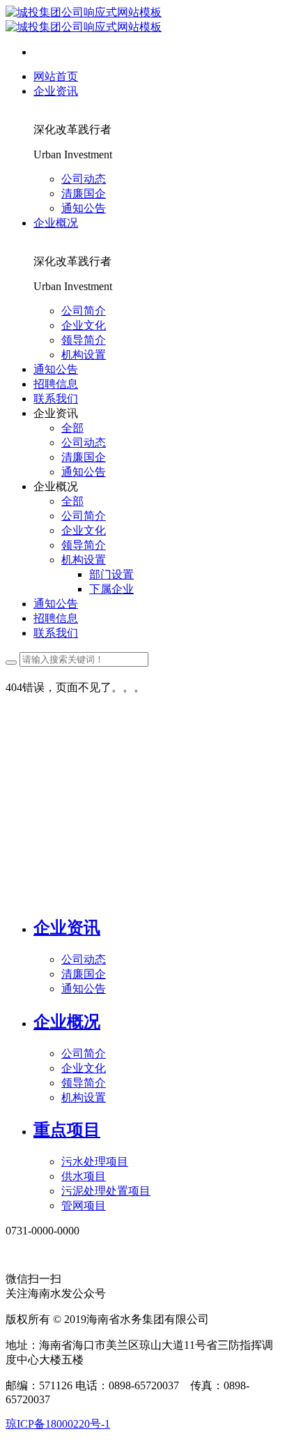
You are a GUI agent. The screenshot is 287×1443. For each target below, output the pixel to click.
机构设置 (83, 1097)
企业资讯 (66, 928)
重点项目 (66, 1130)
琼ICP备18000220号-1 (58, 1424)
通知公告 (83, 989)
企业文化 (83, 1068)
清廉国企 (83, 974)
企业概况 (66, 1022)
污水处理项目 (94, 1162)
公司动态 (83, 959)
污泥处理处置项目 (105, 1191)
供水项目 (83, 1176)
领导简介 (83, 1083)
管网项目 (83, 1205)
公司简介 (83, 1053)
